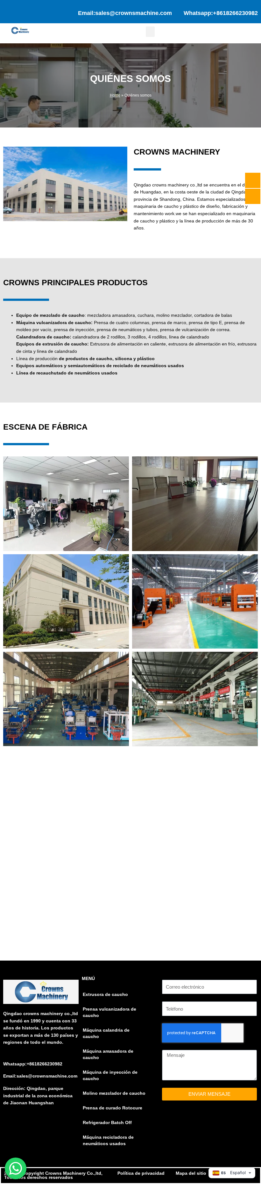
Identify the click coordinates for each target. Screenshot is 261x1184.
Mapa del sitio (191, 1173)
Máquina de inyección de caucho (110, 1075)
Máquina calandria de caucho (106, 1033)
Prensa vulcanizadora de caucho (109, 1012)
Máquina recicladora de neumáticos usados (108, 1140)
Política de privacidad (141, 1173)
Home (115, 95)
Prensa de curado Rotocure (112, 1108)
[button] (150, 31)
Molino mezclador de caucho (114, 1093)
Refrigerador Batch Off (107, 1122)
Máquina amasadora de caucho (108, 1054)
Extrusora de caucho (105, 994)
